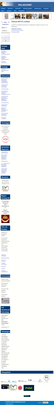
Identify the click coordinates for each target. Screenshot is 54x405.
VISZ (14, 11)
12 (4, 37)
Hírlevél (3, 268)
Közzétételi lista (5, 102)
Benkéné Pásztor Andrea (17, 30)
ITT (8, 327)
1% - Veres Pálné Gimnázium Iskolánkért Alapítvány (5, 165)
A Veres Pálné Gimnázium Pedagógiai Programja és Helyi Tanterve (4, 80)
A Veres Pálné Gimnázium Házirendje (4, 86)
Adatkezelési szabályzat (4, 105)
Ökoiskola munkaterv (3, 118)
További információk (9, 403)
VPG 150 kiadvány (3, 260)
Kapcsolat (9, 10)
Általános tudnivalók (3, 255)
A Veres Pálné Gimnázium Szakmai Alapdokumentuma (5, 92)
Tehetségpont (21, 11)
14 (7, 37)
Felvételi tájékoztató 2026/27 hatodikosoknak (5, 57)
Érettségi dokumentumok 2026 (4, 70)
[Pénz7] (47, 382)
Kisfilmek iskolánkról (3, 62)
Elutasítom (45, 402)
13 (5, 37)
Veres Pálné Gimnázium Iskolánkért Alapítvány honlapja (4, 171)
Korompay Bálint (15, 32)
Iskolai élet (10, 9)
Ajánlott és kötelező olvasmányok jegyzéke (4, 109)
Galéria (2, 11)
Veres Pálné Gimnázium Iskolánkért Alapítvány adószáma (4, 157)
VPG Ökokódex (5, 89)
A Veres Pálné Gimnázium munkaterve (4, 114)
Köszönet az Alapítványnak (4, 152)
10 (2, 37)
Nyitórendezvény (5, 258)
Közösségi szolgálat (27, 9)
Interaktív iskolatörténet (4, 271)
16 (9, 37)
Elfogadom (40, 402)
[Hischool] (16, 390)
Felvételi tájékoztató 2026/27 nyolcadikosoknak (5, 52)
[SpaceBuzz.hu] (5, 390)
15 (8, 37)
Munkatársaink (37, 9)
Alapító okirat (4, 161)
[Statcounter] (27, 396)
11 (3, 37)
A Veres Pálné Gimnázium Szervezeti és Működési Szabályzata (4, 98)
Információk (17, 9)
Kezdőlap (2, 9)
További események (4, 263)
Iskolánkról (45, 9)
